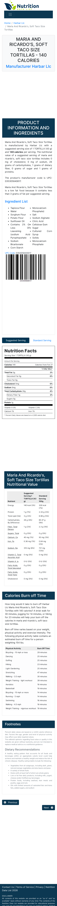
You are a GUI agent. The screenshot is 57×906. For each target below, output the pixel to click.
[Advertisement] (28, 94)
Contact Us (8, 887)
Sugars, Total (13, 533)
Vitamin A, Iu (13, 561)
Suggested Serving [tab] (16, 340)
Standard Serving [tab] (42, 340)
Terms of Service (25, 887)
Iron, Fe (11, 541)
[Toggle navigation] (10, 14)
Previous (12, 802)
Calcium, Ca (13, 537)
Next (47, 807)
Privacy (40, 887)
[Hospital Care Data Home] (21, 5)
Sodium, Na (13, 548)
